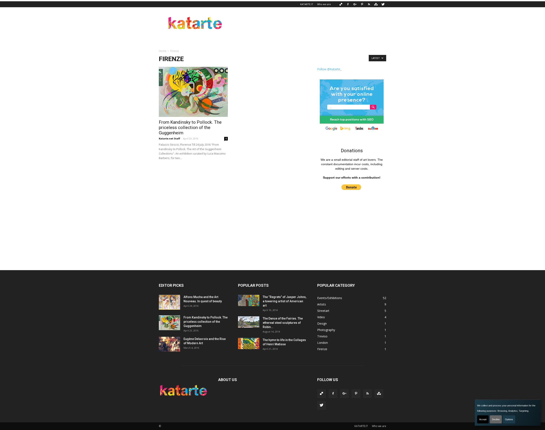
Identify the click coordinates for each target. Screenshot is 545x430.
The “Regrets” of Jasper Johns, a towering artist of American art (284, 301)
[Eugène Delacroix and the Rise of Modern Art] (169, 344)
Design (322, 323)
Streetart (323, 311)
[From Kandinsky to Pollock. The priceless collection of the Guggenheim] (193, 92)
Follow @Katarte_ (329, 69)
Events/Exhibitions (329, 298)
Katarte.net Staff (169, 138)
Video (321, 317)
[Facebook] (348, 4)
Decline (496, 419)
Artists (321, 304)
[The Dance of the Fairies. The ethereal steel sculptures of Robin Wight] (248, 322)
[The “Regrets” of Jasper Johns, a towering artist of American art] (248, 300)
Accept (482, 419)
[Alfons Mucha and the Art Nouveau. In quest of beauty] (169, 302)
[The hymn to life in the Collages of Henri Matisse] (248, 343)
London (322, 343)
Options (509, 419)
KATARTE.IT (306, 4)
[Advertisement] (308, 22)
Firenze (322, 349)
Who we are (324, 4)
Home (162, 51)
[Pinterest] (362, 4)
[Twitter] (383, 4)
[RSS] (369, 4)
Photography (326, 330)
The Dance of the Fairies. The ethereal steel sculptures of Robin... (283, 323)
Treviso (322, 336)
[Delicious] (341, 4)
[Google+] (355, 4)
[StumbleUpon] (376, 4)
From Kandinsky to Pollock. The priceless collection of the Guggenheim (190, 127)
